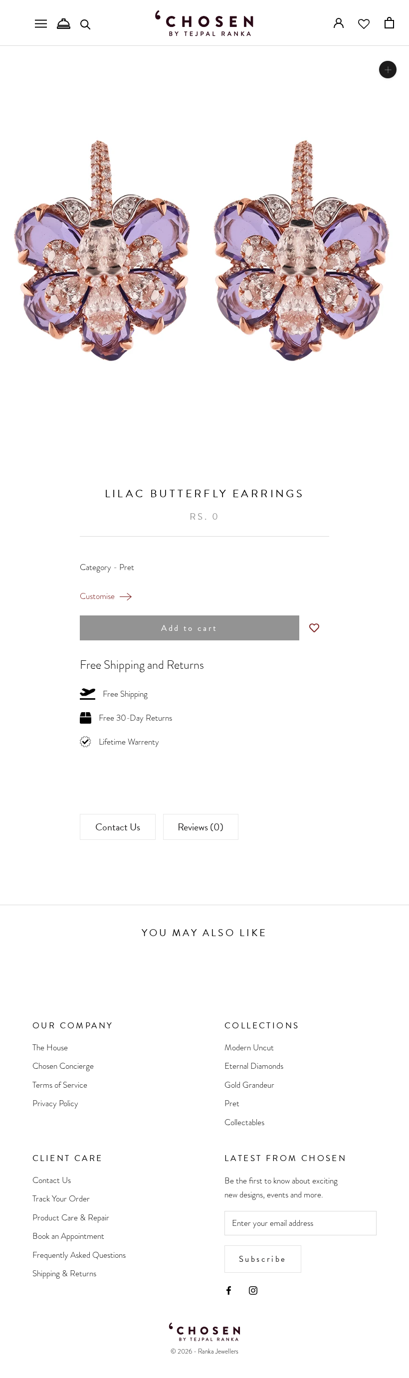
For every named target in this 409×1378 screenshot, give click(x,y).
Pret (231, 1103)
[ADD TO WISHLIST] (314, 628)
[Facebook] (228, 1290)
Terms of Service (59, 1085)
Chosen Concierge (63, 1066)
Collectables (244, 1122)
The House (50, 1047)
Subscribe (263, 1259)
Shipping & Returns (64, 1273)
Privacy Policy (55, 1103)
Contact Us (117, 826)
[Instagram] (253, 1290)
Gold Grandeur (249, 1085)
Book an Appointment (68, 1236)
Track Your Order (61, 1198)
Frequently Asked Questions (79, 1255)
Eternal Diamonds (253, 1066)
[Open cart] (389, 22)
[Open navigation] (41, 23)
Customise (97, 596)
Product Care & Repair (70, 1217)
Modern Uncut (249, 1047)
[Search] (85, 23)
